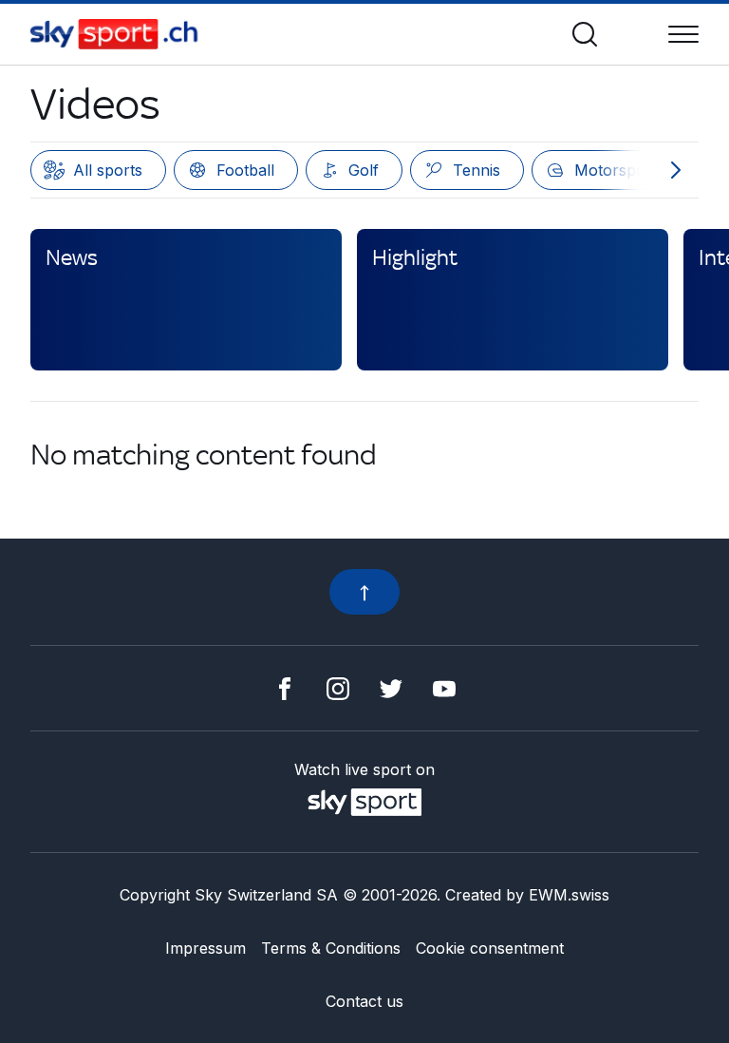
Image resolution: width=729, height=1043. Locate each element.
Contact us (364, 1001)
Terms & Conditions (331, 948)
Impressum (205, 948)
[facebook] (284, 687)
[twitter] (391, 687)
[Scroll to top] (364, 592)
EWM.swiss (569, 894)
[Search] (584, 34)
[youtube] (444, 687)
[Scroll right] (676, 170)
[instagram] (338, 687)
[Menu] (683, 34)
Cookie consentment (490, 948)
